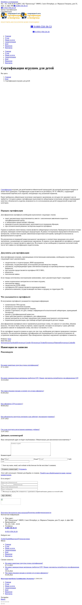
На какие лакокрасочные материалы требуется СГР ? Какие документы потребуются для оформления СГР (39, 378)
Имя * (3, 459)
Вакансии (8, 554)
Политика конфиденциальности (39, 512)
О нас (7, 546)
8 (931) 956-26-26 (11, 531)
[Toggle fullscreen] (6, 601)
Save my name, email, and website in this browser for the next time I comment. (29, 465)
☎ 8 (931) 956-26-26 (8, 8)
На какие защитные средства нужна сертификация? (20, 365)
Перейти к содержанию (9, 2)
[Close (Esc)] (2, 601)
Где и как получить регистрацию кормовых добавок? (20, 429)
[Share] (4, 601)
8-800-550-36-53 (11, 528)
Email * (36, 459)
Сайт (70, 459)
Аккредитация (10, 550)
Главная (8, 77)
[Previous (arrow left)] (2, 603)
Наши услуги (10, 548)
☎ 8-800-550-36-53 (20, 6)
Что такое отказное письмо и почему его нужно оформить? (22, 391)
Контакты (8, 556)
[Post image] (7, 363)
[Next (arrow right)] (4, 603)
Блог (7, 79)
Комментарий (6, 455)
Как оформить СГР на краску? (12, 404)
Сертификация (6, 189)
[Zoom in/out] (8, 601)
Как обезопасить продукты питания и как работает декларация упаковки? (28, 417)
